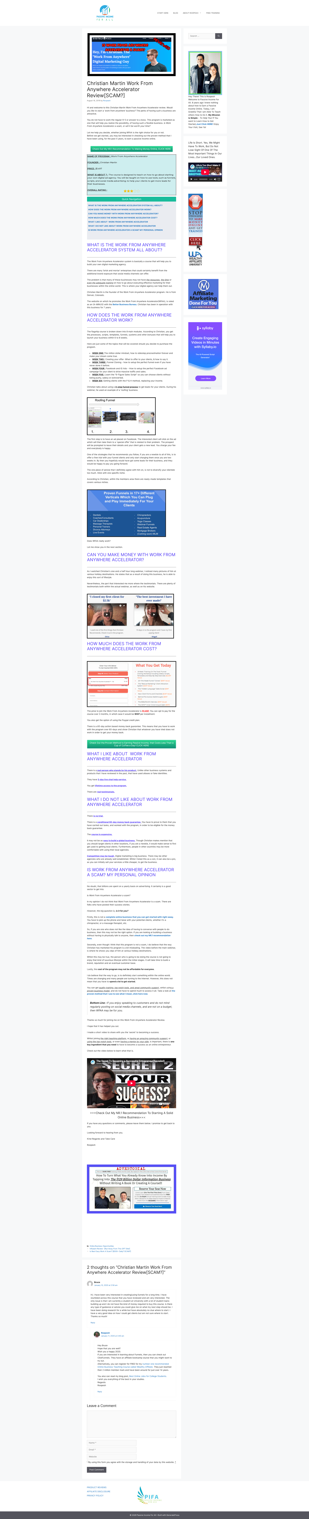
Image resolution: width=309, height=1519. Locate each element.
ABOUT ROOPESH (190, 13)
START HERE (162, 13)
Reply (93, 1323)
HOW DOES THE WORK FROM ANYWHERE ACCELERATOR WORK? (119, 209)
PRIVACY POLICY (95, 1495)
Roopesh (105, 1333)
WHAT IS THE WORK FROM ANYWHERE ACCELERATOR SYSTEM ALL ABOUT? (125, 205)
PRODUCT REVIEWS (96, 1487)
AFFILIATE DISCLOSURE (98, 1491)
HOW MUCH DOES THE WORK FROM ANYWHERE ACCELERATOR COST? (122, 218)
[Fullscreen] (219, 179)
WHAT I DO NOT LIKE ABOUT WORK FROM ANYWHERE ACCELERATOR (122, 226)
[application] (205, 172)
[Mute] (215, 179)
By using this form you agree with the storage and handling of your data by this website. (132, 1462)
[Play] (191, 179)
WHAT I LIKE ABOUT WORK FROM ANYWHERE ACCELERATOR (118, 222)
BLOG (175, 13)
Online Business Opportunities (102, 1246)
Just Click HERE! (204, 124)
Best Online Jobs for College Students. (148, 1376)
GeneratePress (172, 1515)
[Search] (218, 36)
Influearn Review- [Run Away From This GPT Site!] (110, 1249)
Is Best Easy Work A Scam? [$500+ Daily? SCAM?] (110, 1251)
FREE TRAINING (213, 13)
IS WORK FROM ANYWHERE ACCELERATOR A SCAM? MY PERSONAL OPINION (125, 230)
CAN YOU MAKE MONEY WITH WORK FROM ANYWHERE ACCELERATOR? (123, 213)
